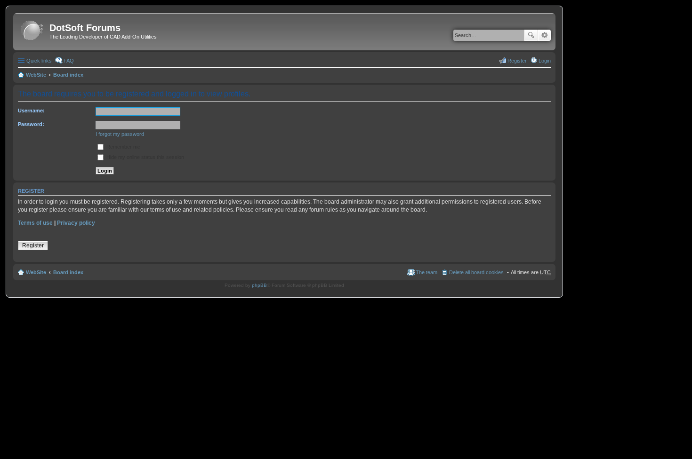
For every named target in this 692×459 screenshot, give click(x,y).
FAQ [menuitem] (69, 60)
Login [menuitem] (545, 60)
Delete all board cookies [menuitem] (476, 272)
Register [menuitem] (517, 60)
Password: (31, 124)
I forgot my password (120, 134)
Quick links (39, 60)
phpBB (259, 285)
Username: (31, 110)
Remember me (122, 147)
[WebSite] (32, 31)
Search (531, 35)
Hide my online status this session (144, 157)
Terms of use (35, 223)
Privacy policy (76, 223)
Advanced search (544, 35)
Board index (68, 75)
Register (33, 245)
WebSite (36, 75)
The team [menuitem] (426, 272)
